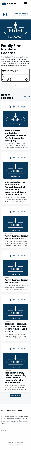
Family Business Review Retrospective (16, 281)
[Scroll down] (15, 85)
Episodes (3, 430)
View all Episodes (15, 395)
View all (25, 96)
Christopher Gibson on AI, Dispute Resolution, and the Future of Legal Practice (16, 328)
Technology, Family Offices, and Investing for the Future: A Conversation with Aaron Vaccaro (15, 378)
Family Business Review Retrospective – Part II (16, 237)
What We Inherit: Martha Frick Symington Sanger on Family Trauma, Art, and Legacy (15, 135)
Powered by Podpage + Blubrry (15, 444)
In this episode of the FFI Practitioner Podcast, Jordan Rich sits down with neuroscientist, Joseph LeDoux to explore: (16, 188)
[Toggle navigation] (26, 3)
